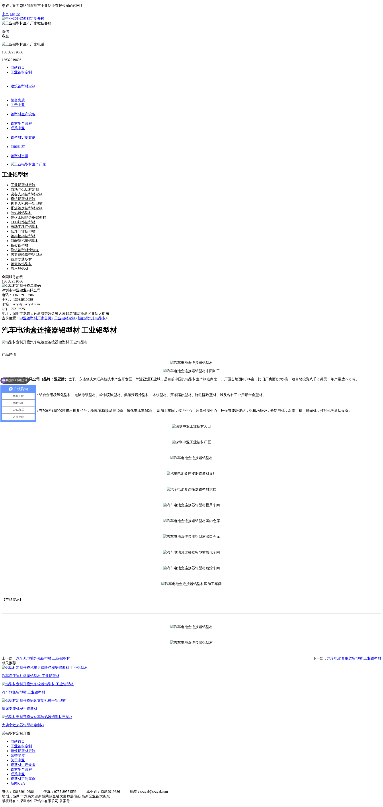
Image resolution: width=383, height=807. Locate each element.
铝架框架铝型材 (23, 236)
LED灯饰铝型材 (23, 222)
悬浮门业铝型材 (23, 231)
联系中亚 (18, 128)
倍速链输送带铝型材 (27, 255)
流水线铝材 (19, 269)
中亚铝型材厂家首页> (36, 318)
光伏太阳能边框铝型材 (28, 217)
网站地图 (115, 801)
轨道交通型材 (21, 259)
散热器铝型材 (21, 213)
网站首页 (18, 67)
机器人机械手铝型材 (27, 203)
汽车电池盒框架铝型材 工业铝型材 (354, 658)
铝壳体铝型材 (21, 264)
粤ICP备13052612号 (89, 801)
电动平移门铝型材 (25, 227)
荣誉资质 (18, 100)
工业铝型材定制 (23, 185)
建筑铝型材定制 (23, 86)
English (15, 14)
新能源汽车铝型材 (25, 241)
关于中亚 (18, 105)
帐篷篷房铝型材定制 (27, 208)
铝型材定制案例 (23, 137)
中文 (5, 14)
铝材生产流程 (21, 123)
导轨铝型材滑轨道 (25, 250)
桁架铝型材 (19, 245)
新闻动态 (18, 147)
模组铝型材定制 (23, 199)
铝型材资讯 (19, 156)
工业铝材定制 (21, 72)
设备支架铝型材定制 (27, 194)
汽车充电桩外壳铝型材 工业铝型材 (43, 658)
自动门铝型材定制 (25, 189)
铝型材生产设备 (23, 114)
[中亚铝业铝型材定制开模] (23, 18)
